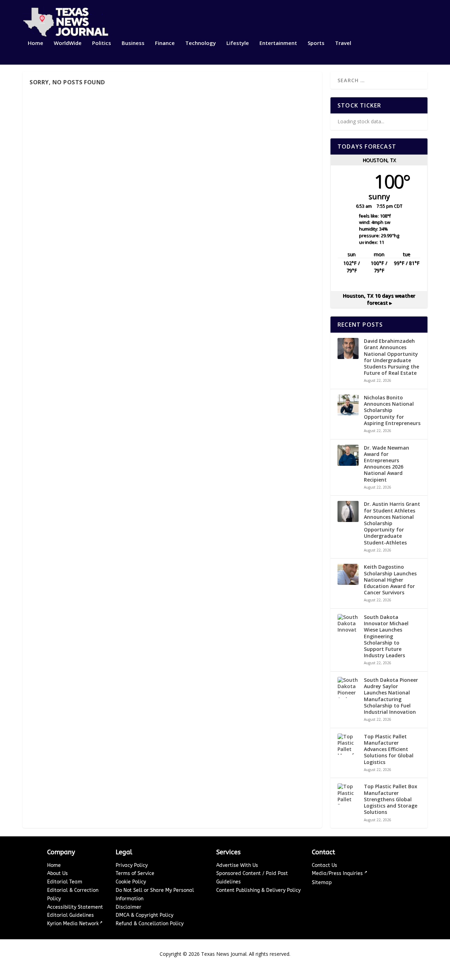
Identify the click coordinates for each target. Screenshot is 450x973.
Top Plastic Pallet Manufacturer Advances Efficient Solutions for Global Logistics (388, 749)
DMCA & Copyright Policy (144, 915)
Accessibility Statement (75, 907)
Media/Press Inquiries (338, 873)
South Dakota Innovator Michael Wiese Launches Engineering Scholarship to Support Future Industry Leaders (386, 636)
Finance (165, 43)
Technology (200, 43)
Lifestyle (237, 43)
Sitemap (322, 883)
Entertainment (278, 43)
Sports (316, 43)
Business (133, 43)
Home (35, 43)
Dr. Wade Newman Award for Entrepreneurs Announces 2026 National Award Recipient (386, 464)
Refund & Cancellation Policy (150, 924)
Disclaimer (128, 907)
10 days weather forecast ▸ (379, 299)
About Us (57, 873)
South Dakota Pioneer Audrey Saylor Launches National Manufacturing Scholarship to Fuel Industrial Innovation (391, 696)
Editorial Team (64, 882)
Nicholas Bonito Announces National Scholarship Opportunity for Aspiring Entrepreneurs (392, 410)
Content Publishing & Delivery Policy (258, 890)
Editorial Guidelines (70, 915)
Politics (101, 43)
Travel (343, 43)
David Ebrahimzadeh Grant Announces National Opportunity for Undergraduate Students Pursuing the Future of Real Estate (391, 357)
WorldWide (68, 43)
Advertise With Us (237, 865)
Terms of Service (135, 873)
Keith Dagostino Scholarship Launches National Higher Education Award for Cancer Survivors (390, 580)
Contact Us (324, 865)
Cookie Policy (131, 882)
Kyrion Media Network (73, 924)
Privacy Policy (132, 865)
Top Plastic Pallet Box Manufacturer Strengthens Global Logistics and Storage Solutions (390, 799)
